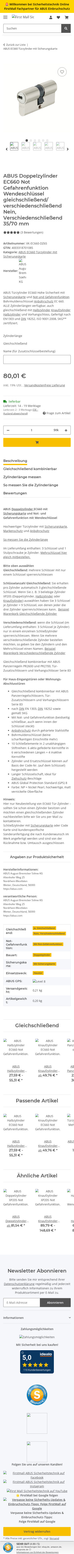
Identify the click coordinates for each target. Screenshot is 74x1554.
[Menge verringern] (8, 430)
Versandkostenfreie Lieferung (44, 385)
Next (67, 149)
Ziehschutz (19, 778)
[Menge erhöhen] (66, 430)
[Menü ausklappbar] (5, 15)
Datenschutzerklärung (19, 1284)
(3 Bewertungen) (32, 232)
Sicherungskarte (14, 297)
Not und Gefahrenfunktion (51, 297)
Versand (54, 1538)
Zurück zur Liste (15, 45)
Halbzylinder (41, 310)
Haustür (38, 973)
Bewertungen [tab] (15, 493)
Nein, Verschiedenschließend (49, 933)
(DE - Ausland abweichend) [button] (20, 411)
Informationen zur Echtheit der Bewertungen (37, 1552)
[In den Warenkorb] (6, 61)
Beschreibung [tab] (15, 461)
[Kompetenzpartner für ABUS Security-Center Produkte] (37, 1504)
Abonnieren (55, 1303)
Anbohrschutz (43, 301)
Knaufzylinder (61, 310)
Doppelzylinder (23, 509)
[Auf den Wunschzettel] (62, 71)
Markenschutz (13, 531)
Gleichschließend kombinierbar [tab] (30, 469)
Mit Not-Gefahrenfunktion (48, 944)
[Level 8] (39, 981)
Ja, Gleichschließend (44, 928)
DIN (23, 319)
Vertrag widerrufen (37, 1531)
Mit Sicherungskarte (44, 963)
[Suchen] (66, 28)
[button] (50, 17)
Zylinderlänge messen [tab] (22, 477)
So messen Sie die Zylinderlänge (25, 540)
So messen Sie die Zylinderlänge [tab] (30, 485)
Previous (6, 149)
